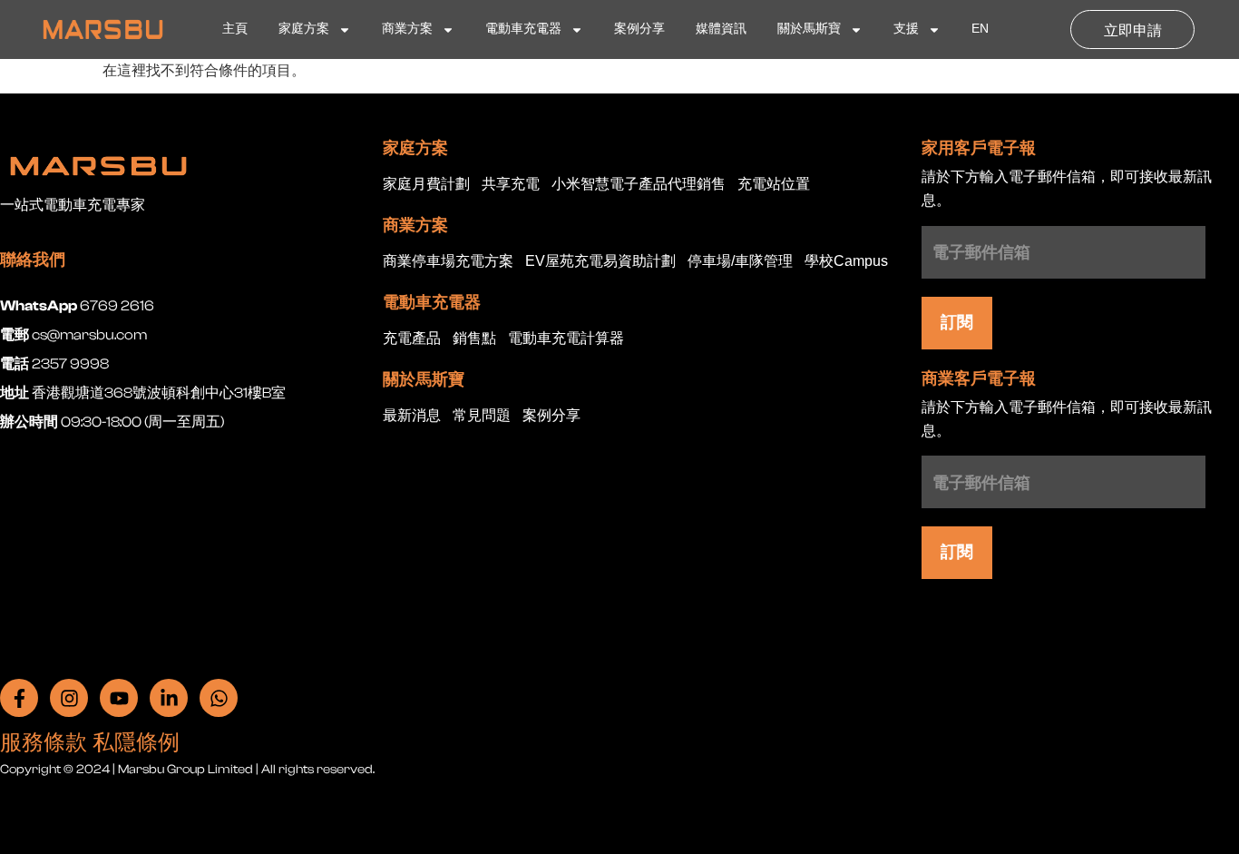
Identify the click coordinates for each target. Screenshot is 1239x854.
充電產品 (412, 339)
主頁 (235, 29)
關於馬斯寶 (809, 29)
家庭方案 (303, 29)
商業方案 (407, 29)
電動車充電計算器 (566, 339)
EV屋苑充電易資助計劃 (600, 262)
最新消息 (412, 416)
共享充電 (511, 184)
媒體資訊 (721, 29)
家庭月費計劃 (426, 184)
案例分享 (639, 29)
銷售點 (474, 339)
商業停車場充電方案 (448, 262)
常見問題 (482, 416)
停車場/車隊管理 (740, 262)
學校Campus (846, 262)
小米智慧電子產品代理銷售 (638, 184)
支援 (906, 29)
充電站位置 (773, 184)
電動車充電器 (523, 29)
